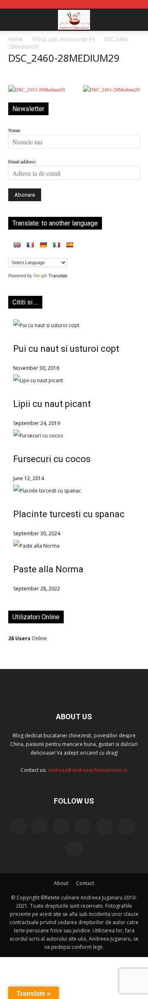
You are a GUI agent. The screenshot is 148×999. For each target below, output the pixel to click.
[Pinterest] (83, 826)
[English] (17, 245)
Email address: (22, 161)
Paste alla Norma (48, 569)
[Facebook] (17, 826)
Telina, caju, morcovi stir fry (63, 39)
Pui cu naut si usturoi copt (66, 349)
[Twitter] (105, 826)
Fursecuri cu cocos (51, 459)
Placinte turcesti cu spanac (69, 514)
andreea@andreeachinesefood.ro (87, 770)
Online (27, 638)
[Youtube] (74, 849)
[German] (43, 245)
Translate (58, 275)
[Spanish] (69, 245)
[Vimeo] (126, 826)
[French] (30, 245)
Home (15, 39)
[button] (14, 20)
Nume (14, 130)
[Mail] (61, 826)
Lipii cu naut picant (52, 404)
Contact (85, 883)
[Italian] (56, 245)
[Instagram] (39, 826)
